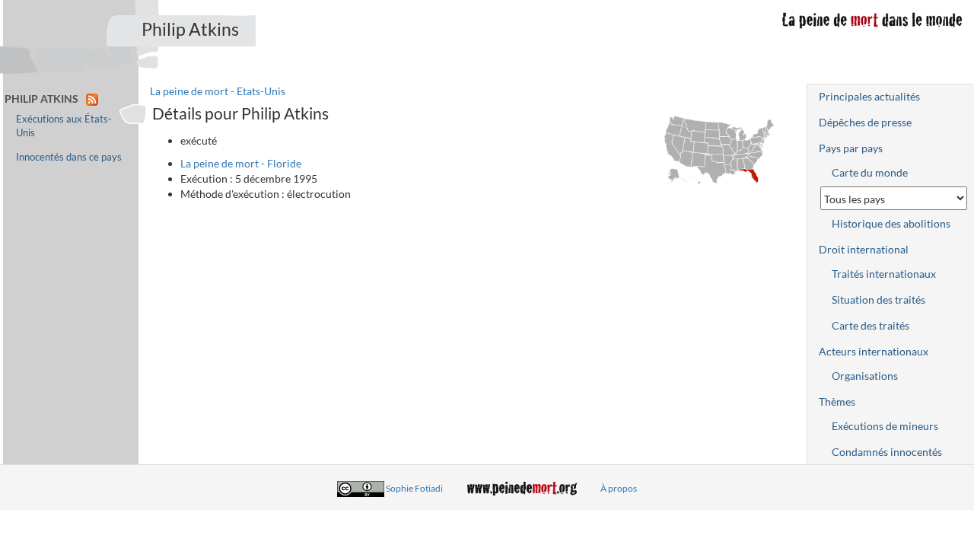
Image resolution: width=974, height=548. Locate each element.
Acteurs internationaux (873, 351)
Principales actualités (869, 96)
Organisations (865, 375)
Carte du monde (870, 172)
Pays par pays (851, 148)
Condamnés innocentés (887, 451)
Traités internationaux (884, 273)
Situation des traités (878, 299)
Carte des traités (870, 325)
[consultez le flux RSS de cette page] (92, 98)
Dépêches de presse (865, 122)
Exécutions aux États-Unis (64, 126)
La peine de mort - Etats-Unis (217, 90)
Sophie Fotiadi (414, 488)
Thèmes (837, 401)
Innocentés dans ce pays (69, 157)
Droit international (864, 249)
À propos (618, 488)
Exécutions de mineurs (885, 425)
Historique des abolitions (891, 223)
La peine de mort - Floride (240, 163)
